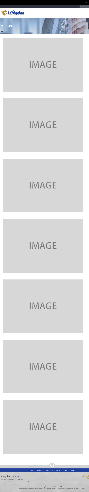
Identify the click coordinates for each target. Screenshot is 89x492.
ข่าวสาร (11, 32)
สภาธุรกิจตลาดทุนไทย (12, 13)
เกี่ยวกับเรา (40, 470)
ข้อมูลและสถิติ (49, 470)
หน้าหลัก (6, 32)
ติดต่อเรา (73, 470)
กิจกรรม (58, 470)
